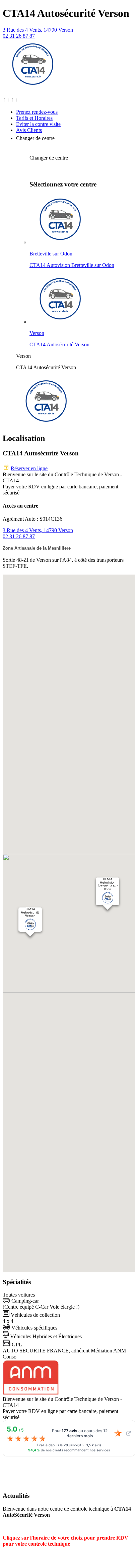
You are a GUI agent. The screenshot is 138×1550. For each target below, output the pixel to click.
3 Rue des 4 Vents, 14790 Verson (38, 30)
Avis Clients (29, 130)
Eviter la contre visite (38, 124)
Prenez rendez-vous (37, 112)
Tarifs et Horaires (34, 118)
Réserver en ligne (29, 468)
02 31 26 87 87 (19, 36)
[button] (9, 94)
